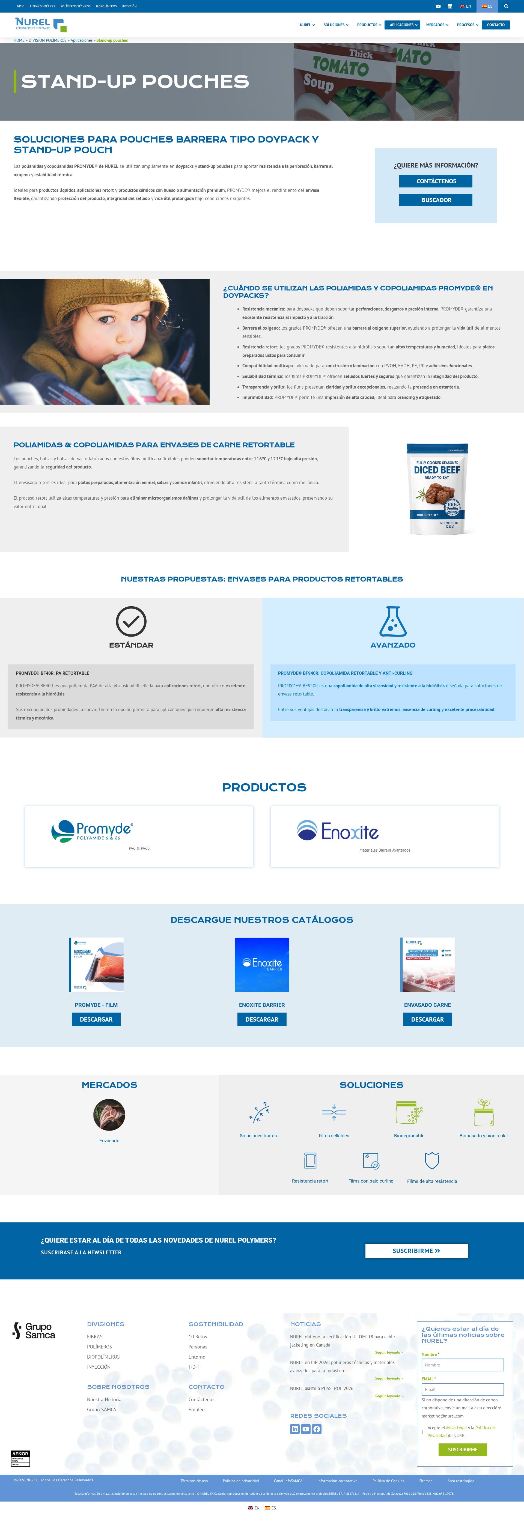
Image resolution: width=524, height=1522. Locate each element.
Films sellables (334, 1135)
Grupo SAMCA (101, 1409)
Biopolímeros (106, 6)
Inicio (20, 6)
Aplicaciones (82, 40)
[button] (506, 6)
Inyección (129, 6)
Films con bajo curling (371, 1181)
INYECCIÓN (99, 1367)
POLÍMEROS (99, 1347)
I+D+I (194, 1367)
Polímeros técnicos (76, 6)
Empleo (197, 1409)
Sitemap (426, 1480)
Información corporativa (337, 1480)
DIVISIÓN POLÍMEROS (48, 40)
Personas (198, 1347)
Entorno (197, 1357)
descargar (96, 1019)
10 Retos (198, 1336)
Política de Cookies (388, 1480)
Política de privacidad (241, 1480)
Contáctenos (202, 1399)
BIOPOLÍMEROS (103, 1357)
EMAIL (429, 1378)
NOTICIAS (305, 1324)
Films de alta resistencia (432, 1181)
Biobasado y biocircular (484, 1135)
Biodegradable (409, 1135)
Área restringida (461, 1480)
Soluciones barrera (259, 1135)
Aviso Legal (456, 1427)
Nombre (430, 1354)
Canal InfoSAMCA (288, 1480)
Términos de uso (194, 1480)
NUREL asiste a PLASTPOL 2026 (321, 1388)
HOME (19, 40)
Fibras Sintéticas (42, 6)
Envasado (109, 1140)
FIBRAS (95, 1336)
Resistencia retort (310, 1180)
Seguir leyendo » (389, 1352)
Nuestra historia (104, 1399)
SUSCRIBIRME (462, 1449)
